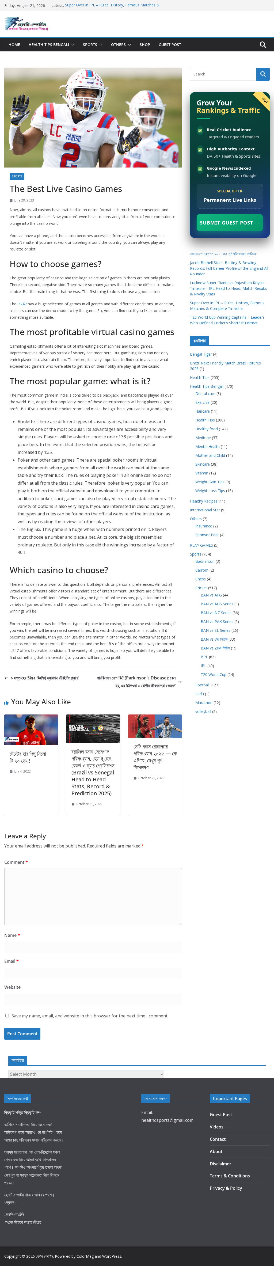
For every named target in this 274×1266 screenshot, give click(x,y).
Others (118, 44)
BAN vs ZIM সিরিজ (215, 648)
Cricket (201, 587)
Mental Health (207, 446)
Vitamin (201, 473)
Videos (216, 1127)
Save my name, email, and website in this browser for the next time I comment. (90, 1016)
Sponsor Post (207, 534)
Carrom (201, 570)
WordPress (111, 1256)
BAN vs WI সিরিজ (214, 639)
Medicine (203, 437)
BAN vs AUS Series (217, 603)
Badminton (205, 561)
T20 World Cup (213, 674)
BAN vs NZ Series (216, 612)
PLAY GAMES (201, 545)
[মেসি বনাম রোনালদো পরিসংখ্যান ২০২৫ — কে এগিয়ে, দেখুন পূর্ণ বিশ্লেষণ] (155, 718)
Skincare (202, 464)
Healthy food (206, 428)
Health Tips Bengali (49, 44)
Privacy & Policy (226, 1188)
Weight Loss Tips (210, 490)
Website (12, 987)
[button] (71, 44)
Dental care (205, 393)
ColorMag (85, 1256)
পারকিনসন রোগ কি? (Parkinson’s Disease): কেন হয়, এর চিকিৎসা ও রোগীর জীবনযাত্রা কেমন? (136, 682)
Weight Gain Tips (209, 481)
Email (11, 961)
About (216, 1151)
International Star (205, 509)
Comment (16, 862)
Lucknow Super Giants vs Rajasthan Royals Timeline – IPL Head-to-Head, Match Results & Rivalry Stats (228, 288)
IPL (203, 665)
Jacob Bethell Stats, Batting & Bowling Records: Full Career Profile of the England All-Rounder (229, 268)
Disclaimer (220, 1164)
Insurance (203, 526)
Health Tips (200, 377)
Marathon (203, 702)
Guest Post (170, 44)
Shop (145, 44)
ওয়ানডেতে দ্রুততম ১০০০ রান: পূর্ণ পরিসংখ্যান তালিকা (223, 253)
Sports (90, 44)
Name (12, 935)
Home (14, 44)
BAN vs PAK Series (217, 621)
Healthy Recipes (204, 501)
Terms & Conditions (230, 1176)
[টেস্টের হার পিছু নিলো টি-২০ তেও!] (31, 718)
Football (202, 684)
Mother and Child (210, 455)
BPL (204, 656)
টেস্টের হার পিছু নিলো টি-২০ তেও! (28, 757)
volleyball (203, 711)
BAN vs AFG (211, 595)
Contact (218, 1139)
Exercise (202, 402)
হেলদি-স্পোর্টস (44, 1256)
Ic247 (22, 303)
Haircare (202, 411)
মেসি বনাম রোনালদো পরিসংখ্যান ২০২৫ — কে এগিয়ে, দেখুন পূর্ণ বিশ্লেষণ (155, 757)
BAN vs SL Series (215, 630)
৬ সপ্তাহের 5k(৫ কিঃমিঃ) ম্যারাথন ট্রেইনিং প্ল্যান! (45, 678)
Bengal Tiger (201, 354)
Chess (200, 578)
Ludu (199, 693)
